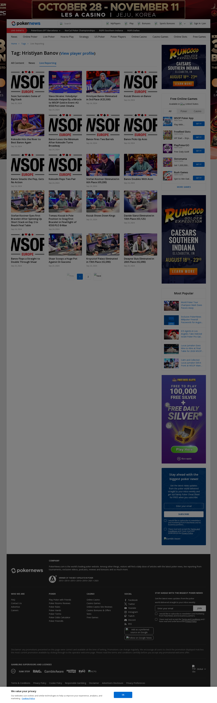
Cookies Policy (28, 698)
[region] (108, 695)
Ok (123, 694)
